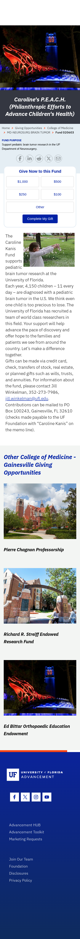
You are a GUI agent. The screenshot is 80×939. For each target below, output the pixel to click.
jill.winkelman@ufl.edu (26, 398)
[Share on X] (49, 159)
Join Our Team (21, 859)
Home (6, 128)
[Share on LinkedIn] (30, 159)
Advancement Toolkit (26, 831)
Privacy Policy (20, 880)
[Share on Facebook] (21, 159)
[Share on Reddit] (40, 159)
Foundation (18, 866)
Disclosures (18, 873)
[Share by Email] (59, 159)
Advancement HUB (25, 824)
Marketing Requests (25, 838)
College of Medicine (60, 128)
